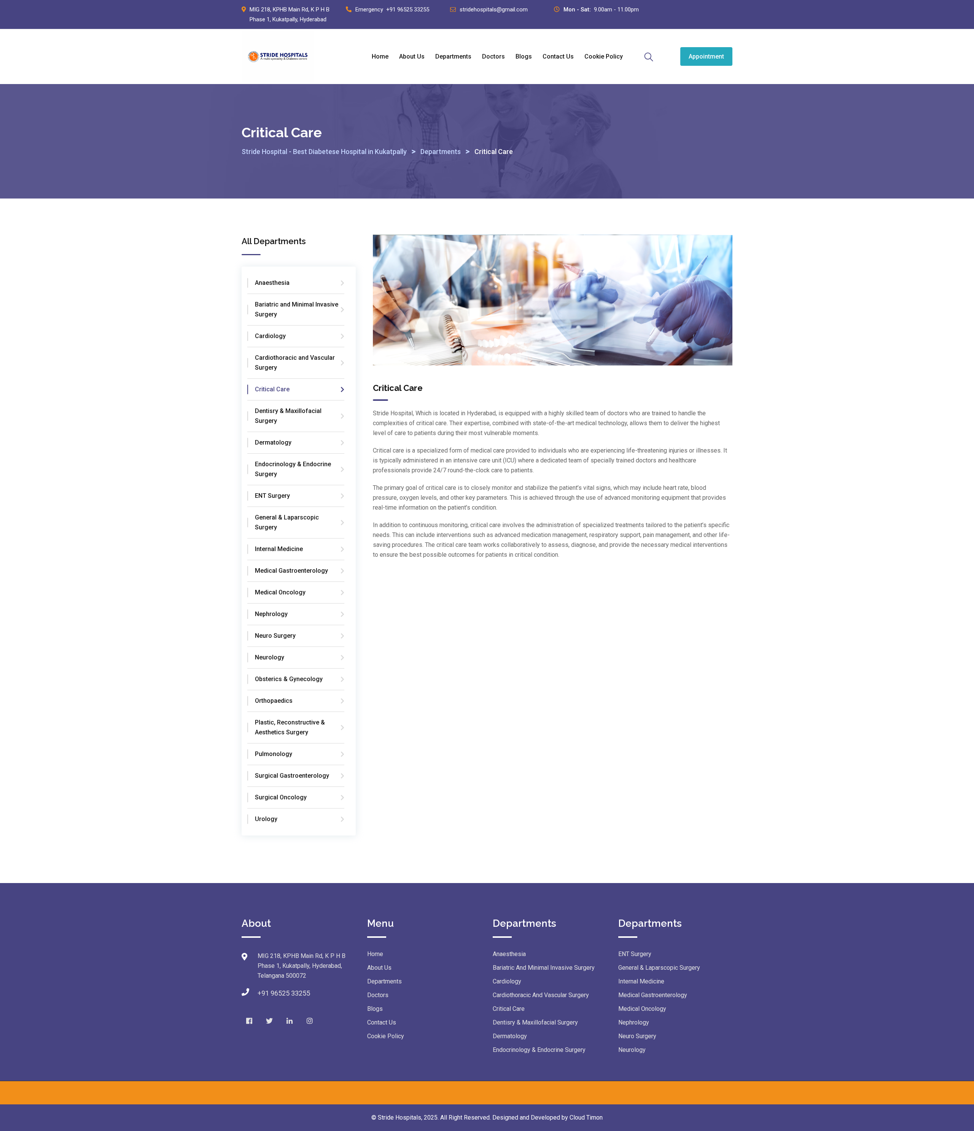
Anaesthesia (272, 282)
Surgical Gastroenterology (292, 775)
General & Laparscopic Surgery (287, 522)
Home (380, 56)
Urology (266, 819)
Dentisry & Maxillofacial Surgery (288, 415)
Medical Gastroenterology (291, 570)
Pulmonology (273, 754)
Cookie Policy (603, 56)
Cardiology (270, 336)
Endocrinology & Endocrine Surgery (293, 469)
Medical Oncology (280, 592)
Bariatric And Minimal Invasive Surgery (544, 967)
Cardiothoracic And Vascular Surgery (541, 995)
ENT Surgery (272, 495)
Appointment (706, 56)
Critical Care (272, 389)
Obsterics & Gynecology (289, 679)
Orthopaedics (274, 700)
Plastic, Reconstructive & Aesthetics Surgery (290, 727)
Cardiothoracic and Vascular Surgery (295, 362)
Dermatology (273, 442)
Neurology (269, 657)
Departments (453, 56)
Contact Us (558, 56)
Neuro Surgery (275, 635)
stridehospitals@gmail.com (494, 9)
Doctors (493, 56)
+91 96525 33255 (407, 9)
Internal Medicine (279, 549)
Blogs (524, 56)
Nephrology (271, 614)
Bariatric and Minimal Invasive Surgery (296, 309)
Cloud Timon (586, 1117)
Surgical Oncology (281, 797)
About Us (412, 56)
